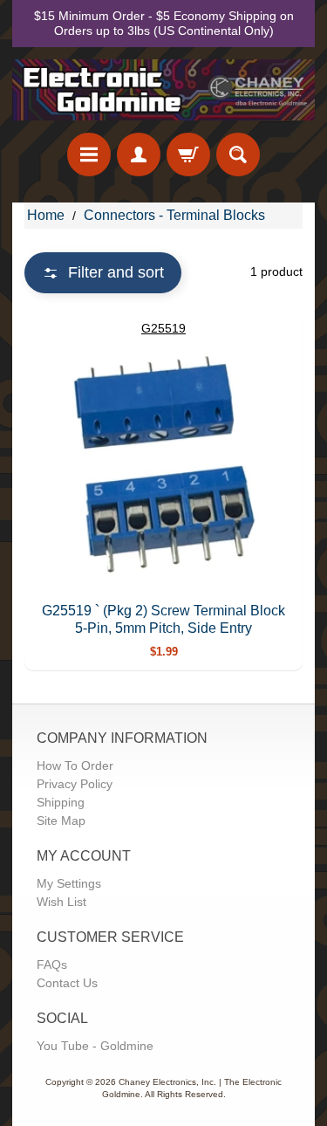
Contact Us (67, 983)
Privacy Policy (74, 784)
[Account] (138, 154)
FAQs (52, 965)
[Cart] (188, 154)
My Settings (69, 883)
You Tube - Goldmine (95, 1046)
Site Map (61, 820)
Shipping (61, 802)
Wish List (61, 902)
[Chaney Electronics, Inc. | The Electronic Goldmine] (163, 89)
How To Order (75, 765)
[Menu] (89, 154)
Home (46, 215)
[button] (102, 272)
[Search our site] (238, 154)
